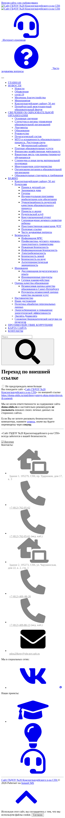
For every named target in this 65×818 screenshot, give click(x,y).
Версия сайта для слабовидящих (19, 2)
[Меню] (2, 77)
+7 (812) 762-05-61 (19, 536)
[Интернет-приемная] (33, 772)
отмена (31, 421)
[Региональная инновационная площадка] (33, 747)
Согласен (37, 815)
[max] (60, 687)
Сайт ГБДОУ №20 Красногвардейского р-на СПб (23, 391)
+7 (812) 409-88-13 (19, 625)
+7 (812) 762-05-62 (19, 507)
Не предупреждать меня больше (23, 386)
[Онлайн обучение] (33, 721)
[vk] (33, 687)
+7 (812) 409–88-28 (20, 596)
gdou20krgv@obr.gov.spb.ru (24, 653)
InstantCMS (27, 783)
